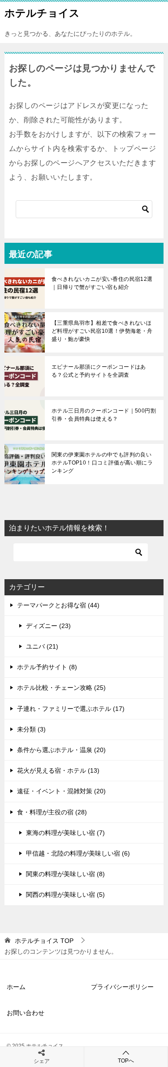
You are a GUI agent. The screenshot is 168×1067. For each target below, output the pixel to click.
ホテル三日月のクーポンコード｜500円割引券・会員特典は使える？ (104, 415)
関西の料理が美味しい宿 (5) (65, 894)
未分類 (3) (31, 729)
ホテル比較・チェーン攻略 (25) (61, 687)
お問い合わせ (25, 1012)
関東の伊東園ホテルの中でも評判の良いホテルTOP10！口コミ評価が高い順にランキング (102, 463)
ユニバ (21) (42, 646)
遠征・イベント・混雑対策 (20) (61, 791)
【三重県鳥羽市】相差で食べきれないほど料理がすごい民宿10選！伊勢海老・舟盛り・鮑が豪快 (102, 331)
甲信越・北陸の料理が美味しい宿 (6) (78, 853)
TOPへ (126, 1061)
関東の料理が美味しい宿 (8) (65, 874)
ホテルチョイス (42, 13)
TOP (44, 940)
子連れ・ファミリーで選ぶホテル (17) (71, 708)
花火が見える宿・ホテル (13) (58, 770)
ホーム (16, 986)
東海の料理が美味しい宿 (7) (65, 832)
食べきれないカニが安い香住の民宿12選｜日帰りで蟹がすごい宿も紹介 (102, 283)
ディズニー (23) (48, 625)
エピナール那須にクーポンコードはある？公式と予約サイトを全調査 (99, 371)
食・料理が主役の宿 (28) (52, 812)
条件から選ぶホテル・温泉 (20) (61, 749)
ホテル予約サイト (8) (47, 667)
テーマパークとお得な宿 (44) (58, 605)
